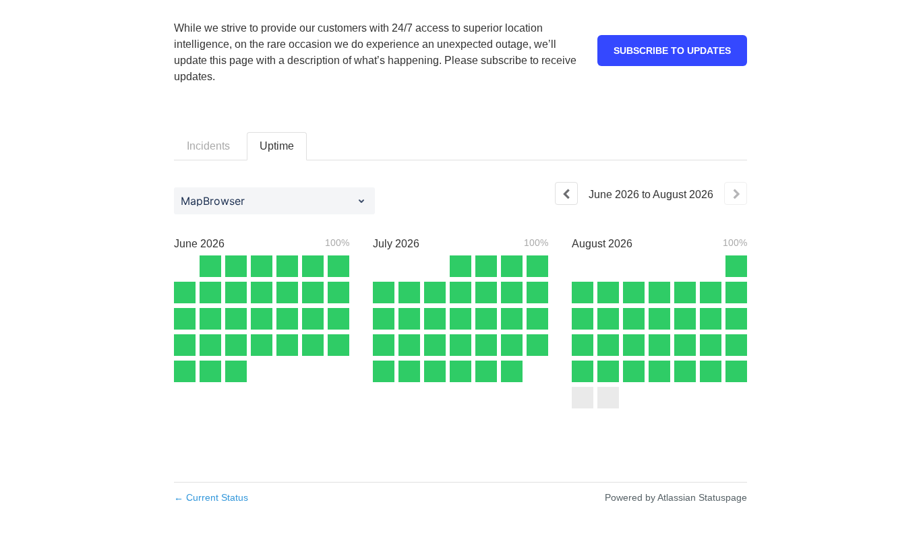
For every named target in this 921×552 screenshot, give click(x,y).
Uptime (277, 146)
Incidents (208, 146)
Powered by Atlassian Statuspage (676, 497)
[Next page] (735, 193)
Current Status (211, 497)
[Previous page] (566, 193)
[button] (672, 50)
